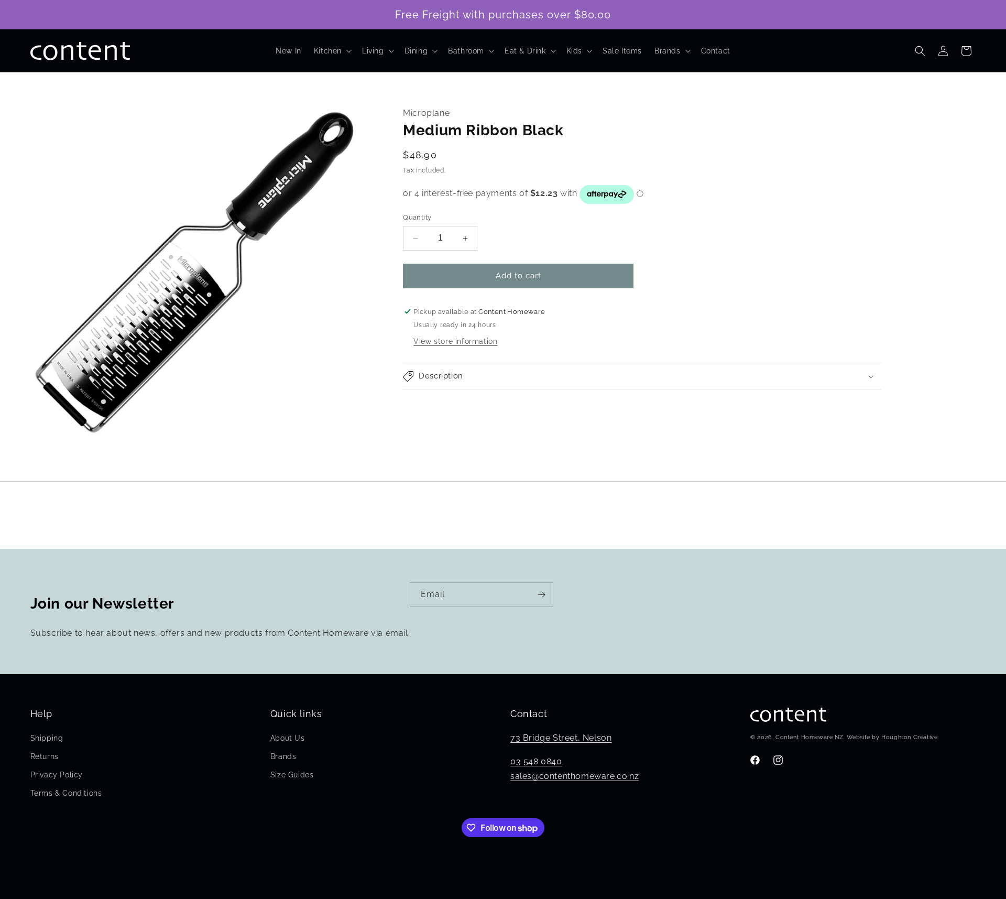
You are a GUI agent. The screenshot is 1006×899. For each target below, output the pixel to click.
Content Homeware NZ (809, 737)
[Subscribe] (541, 594)
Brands (283, 756)
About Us (287, 738)
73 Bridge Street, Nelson (560, 738)
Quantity (417, 218)
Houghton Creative (909, 737)
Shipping (46, 738)
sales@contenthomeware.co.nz (574, 776)
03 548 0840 (536, 761)
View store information (455, 341)
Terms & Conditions (66, 793)
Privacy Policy (56, 775)
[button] (332, 51)
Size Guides (292, 775)
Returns (44, 756)
